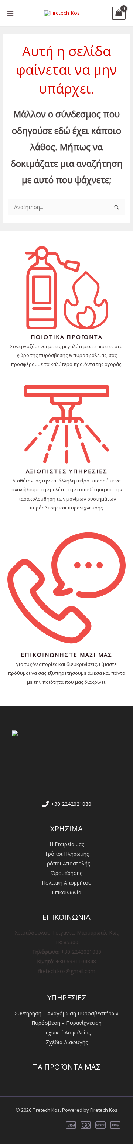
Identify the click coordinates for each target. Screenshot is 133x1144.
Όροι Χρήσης (66, 872)
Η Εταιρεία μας (67, 844)
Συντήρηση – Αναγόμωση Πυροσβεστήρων (66, 1013)
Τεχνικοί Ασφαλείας (66, 1032)
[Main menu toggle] (10, 13)
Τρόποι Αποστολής (67, 863)
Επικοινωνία (66, 892)
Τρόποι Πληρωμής (67, 853)
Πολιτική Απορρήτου (67, 882)
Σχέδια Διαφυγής (67, 1042)
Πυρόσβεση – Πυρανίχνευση (66, 1022)
